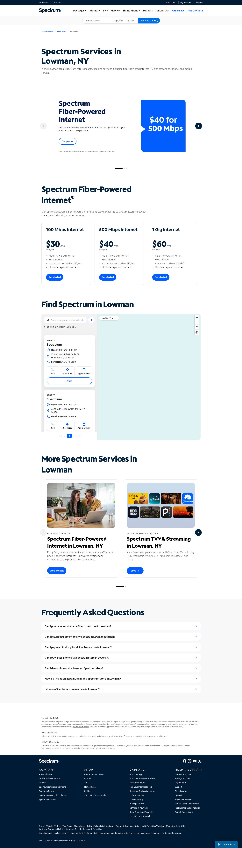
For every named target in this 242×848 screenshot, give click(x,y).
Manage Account (182, 778)
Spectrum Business (47, 799)
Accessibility (86, 826)
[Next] (198, 126)
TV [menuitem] (105, 10)
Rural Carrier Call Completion (187, 807)
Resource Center (137, 782)
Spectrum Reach (46, 791)
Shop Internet (57, 570)
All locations (47, 31)
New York (61, 31)
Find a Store (170, 2)
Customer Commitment (49, 778)
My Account (185, 2)
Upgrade (179, 795)
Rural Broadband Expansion (142, 812)
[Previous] (43, 126)
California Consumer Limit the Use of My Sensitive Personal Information (70, 829)
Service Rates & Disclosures (187, 803)
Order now (178, 10)
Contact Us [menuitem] (162, 10)
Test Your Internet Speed (141, 787)
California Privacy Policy (103, 826)
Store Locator (181, 791)
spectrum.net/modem (81, 727)
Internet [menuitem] (95, 10)
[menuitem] (44, 2)
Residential (44, 2)
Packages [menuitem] (80, 10)
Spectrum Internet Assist (95, 795)
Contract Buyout (137, 795)
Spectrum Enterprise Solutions (52, 787)
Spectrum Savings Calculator (142, 791)
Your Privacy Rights (71, 826)
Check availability (149, 20)
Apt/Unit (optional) (121, 19)
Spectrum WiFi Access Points (142, 778)
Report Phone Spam (184, 812)
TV (85, 782)
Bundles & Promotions (93, 774)
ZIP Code (132, 18)
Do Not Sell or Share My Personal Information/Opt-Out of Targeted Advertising (151, 826)
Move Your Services (183, 799)
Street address (90, 18)
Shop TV (135, 570)
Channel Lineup (136, 799)
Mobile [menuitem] (116, 10)
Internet (88, 778)
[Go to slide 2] (124, 168)
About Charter (45, 774)
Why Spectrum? (137, 803)
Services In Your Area (139, 807)
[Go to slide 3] (126, 168)
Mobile (87, 791)
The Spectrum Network (140, 816)
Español (199, 2)
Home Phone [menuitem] (131, 10)
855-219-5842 (195, 10)
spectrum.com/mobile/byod (157, 736)
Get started (55, 277)
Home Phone (90, 787)
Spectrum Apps (136, 774)
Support (178, 787)
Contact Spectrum (183, 774)
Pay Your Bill (180, 782)
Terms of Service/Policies (50, 826)
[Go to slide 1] (119, 168)
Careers (42, 782)
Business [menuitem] (148, 10)
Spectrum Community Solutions (53, 795)
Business (57, 2)
